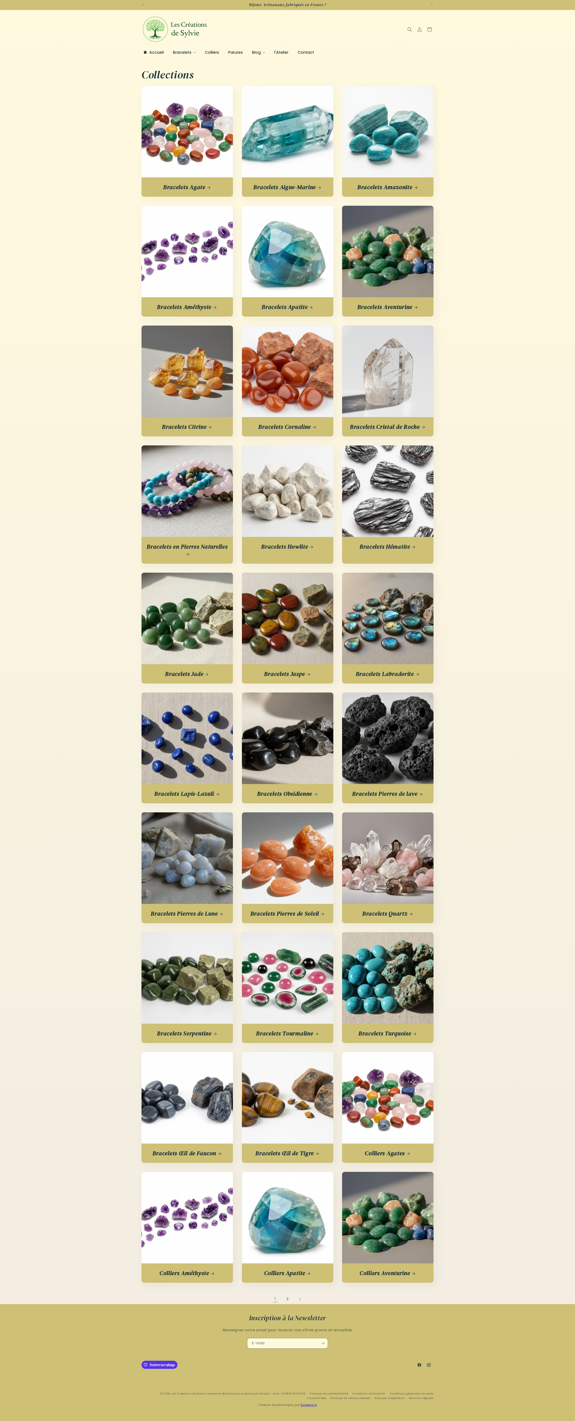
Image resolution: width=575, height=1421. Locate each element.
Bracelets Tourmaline (284, 1033)
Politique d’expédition (390, 1398)
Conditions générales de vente (411, 1393)
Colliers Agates (385, 1153)
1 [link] (275, 1298)
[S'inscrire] (323, 1343)
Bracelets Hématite (385, 546)
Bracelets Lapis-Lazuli (184, 794)
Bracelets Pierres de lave (385, 794)
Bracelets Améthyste (184, 307)
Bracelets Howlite (284, 546)
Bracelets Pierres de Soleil (284, 913)
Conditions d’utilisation (368, 1393)
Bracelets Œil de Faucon (184, 1153)
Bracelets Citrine (184, 427)
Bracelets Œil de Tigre (284, 1153)
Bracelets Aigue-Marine (284, 187)
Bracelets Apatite (284, 307)
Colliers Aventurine (385, 1273)
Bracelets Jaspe (284, 674)
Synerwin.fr (309, 1405)
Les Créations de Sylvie (188, 1393)
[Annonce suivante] (432, 4)
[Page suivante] (300, 1299)
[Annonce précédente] (143, 4)
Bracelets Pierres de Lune (184, 913)
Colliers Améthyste (184, 1273)
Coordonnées (316, 1398)
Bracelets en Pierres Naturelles (187, 547)
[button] (410, 29)
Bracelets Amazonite (384, 187)
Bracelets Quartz (384, 913)
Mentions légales (421, 1398)
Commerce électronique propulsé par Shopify (238, 1393)
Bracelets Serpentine (184, 1033)
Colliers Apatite (284, 1273)
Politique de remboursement (350, 1398)
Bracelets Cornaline (284, 427)
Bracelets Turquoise (384, 1033)
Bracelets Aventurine (384, 307)
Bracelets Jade (184, 674)
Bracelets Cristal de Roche (385, 427)
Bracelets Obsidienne (284, 794)
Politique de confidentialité (329, 1393)
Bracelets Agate (184, 187)
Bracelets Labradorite (385, 674)
